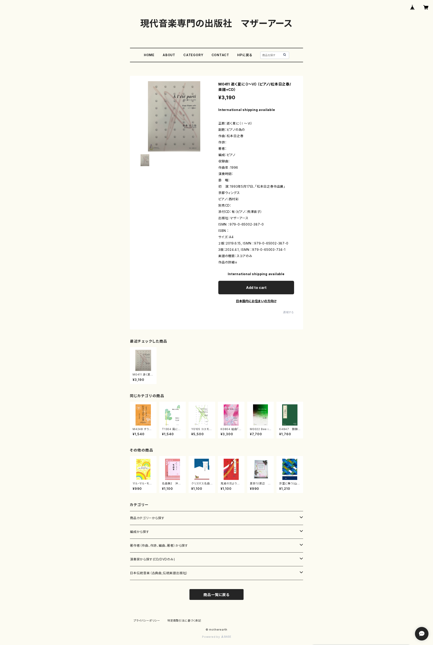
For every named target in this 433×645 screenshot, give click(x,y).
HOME (149, 55)
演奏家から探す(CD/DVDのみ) (152, 559)
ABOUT (169, 55)
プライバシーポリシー (147, 620)
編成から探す (139, 532)
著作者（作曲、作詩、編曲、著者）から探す (159, 545)
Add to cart (256, 287)
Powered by (211, 636)
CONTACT (220, 55)
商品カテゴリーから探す (147, 518)
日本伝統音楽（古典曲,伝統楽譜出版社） (159, 573)
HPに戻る (244, 55)
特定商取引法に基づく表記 (184, 620)
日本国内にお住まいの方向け (256, 301)
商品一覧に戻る (216, 594)
